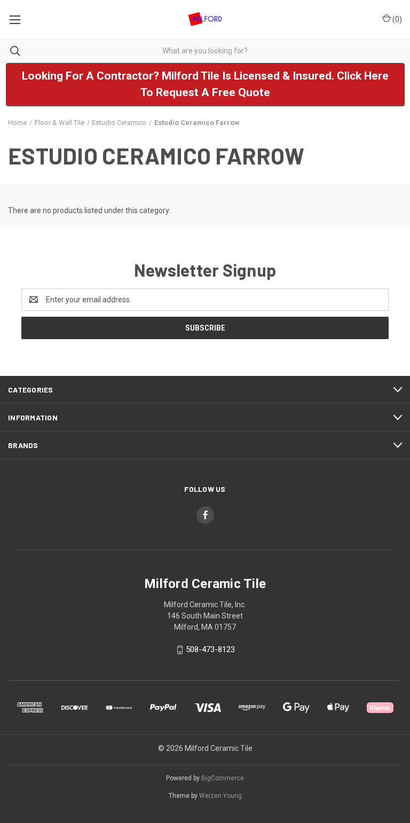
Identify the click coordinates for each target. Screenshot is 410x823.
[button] (205, 84)
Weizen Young (220, 796)
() (396, 19)
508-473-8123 (210, 649)
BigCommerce (222, 778)
